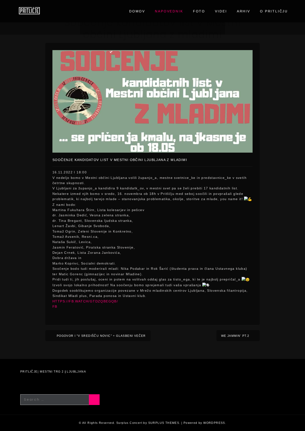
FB (54, 306)
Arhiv (243, 11)
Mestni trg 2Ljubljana (63, 371)
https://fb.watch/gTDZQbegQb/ (85, 301)
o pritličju (274, 11)
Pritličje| (29, 371)
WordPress (214, 423)
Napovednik (169, 11)
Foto (199, 11)
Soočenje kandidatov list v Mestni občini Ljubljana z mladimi (119, 160)
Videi (221, 11)
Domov (137, 11)
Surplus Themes (163, 423)
